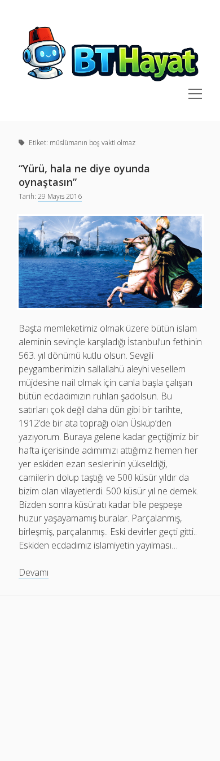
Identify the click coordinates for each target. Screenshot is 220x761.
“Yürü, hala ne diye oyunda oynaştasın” (84, 175)
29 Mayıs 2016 (60, 196)
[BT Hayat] (110, 82)
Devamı (34, 572)
